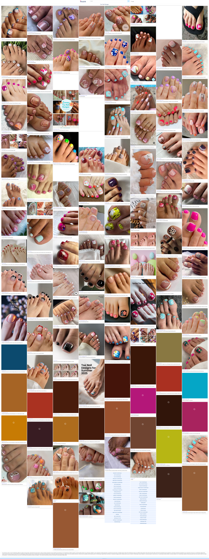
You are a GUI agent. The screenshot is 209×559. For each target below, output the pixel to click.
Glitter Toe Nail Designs (143, 493)
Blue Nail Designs (117, 505)
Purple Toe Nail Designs (117, 497)
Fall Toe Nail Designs (117, 484)
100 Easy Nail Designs (143, 516)
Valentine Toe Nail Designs (117, 495)
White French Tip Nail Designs (117, 512)
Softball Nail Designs (143, 523)
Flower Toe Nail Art (143, 514)
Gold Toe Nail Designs (117, 475)
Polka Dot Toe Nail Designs (117, 499)
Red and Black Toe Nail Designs (117, 482)
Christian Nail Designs (143, 520)
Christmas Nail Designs (117, 507)
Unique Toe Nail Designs (143, 495)
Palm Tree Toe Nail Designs (143, 512)
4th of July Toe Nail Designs (143, 497)
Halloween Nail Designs (143, 501)
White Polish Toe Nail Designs (117, 480)
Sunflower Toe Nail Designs (117, 520)
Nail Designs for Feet (117, 518)
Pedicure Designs (143, 510)
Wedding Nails (143, 503)
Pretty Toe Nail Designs (117, 486)
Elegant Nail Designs (143, 499)
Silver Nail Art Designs (117, 510)
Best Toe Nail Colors (117, 516)
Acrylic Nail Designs (117, 501)
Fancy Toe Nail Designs (143, 482)
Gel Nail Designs (143, 508)
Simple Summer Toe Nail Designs (143, 488)
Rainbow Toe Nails (143, 518)
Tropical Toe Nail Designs (143, 486)
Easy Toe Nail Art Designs (143, 484)
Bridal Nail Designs (117, 522)
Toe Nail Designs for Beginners (117, 490)
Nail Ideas (117, 514)
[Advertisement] (164, 22)
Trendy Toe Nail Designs (117, 488)
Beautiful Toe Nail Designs (117, 473)
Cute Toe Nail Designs (117, 503)
